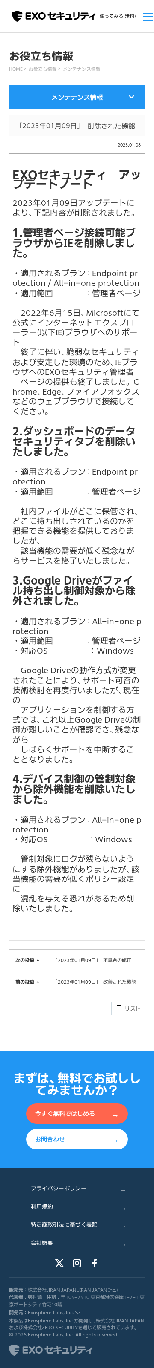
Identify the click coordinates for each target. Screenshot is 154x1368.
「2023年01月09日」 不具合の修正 (93, 960)
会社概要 (79, 1243)
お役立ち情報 (43, 69)
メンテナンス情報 (82, 69)
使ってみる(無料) (118, 16)
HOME (16, 69)
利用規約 (79, 1206)
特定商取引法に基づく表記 (79, 1224)
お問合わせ (77, 1138)
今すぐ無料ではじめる (77, 1113)
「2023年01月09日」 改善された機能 (95, 981)
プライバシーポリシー (79, 1188)
